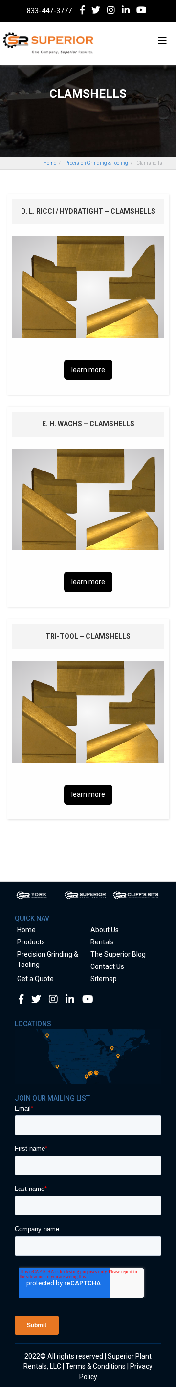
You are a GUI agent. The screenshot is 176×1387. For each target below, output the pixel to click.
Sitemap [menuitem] (103, 979)
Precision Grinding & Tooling (96, 163)
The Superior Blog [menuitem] (118, 954)
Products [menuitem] (31, 942)
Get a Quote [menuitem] (35, 979)
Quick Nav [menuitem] (32, 918)
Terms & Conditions (96, 1366)
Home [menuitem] (26, 930)
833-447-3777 (49, 10)
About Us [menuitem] (104, 930)
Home (49, 163)
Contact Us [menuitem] (107, 966)
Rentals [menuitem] (102, 942)
